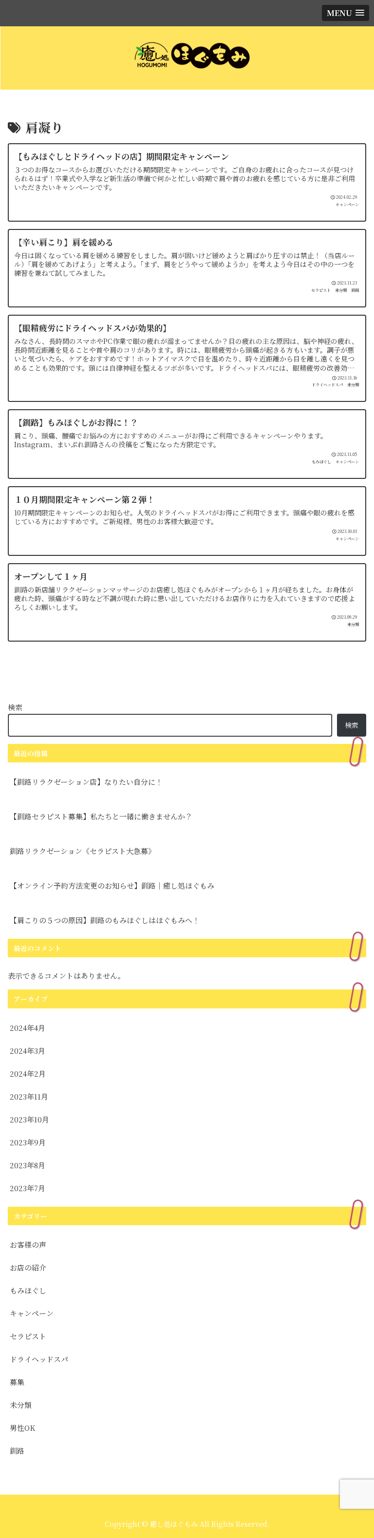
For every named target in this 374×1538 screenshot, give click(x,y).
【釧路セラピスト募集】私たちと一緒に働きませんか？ (101, 816)
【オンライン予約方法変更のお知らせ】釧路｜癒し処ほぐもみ (112, 885)
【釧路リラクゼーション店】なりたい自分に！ (86, 782)
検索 (15, 707)
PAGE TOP (355, 1483)
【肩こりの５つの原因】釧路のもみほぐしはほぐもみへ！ (105, 920)
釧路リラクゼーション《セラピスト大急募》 (82, 851)
